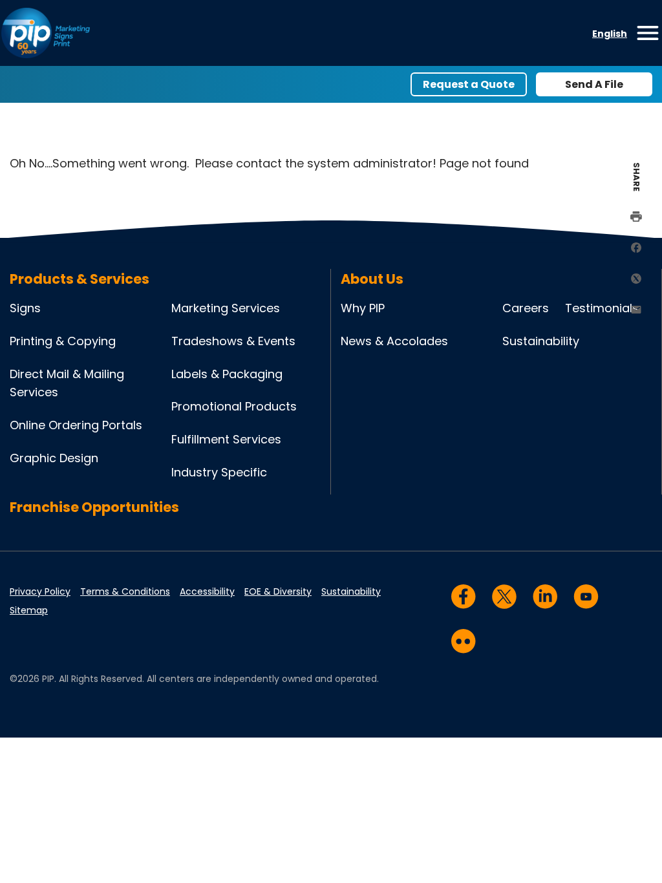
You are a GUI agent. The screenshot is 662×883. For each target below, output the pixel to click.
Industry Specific (219, 472)
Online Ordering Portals (76, 425)
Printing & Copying (63, 341)
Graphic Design (54, 458)
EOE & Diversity (278, 591)
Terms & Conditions (125, 591)
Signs (25, 308)
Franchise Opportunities (94, 507)
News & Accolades (394, 341)
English (609, 33)
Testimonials (602, 308)
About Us (372, 279)
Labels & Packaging (227, 374)
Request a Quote (469, 84)
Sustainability (540, 341)
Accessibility (207, 591)
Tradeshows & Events (233, 341)
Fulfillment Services (226, 439)
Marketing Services (225, 308)
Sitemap (29, 610)
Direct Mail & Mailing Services (67, 383)
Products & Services (79, 279)
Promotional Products (234, 406)
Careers (525, 308)
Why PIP (363, 308)
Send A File (594, 84)
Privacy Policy (40, 591)
